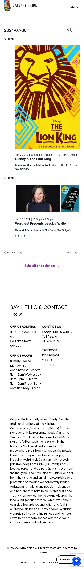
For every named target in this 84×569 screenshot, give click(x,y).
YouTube (48, 360)
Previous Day (14, 252)
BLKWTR (42, 552)
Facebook (49, 350)
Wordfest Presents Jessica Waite (40, 223)
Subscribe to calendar (39, 265)
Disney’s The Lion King (33, 158)
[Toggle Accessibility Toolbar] (76, 561)
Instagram (50, 355)
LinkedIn (48, 365)
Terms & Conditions (32, 562)
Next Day (72, 252)
